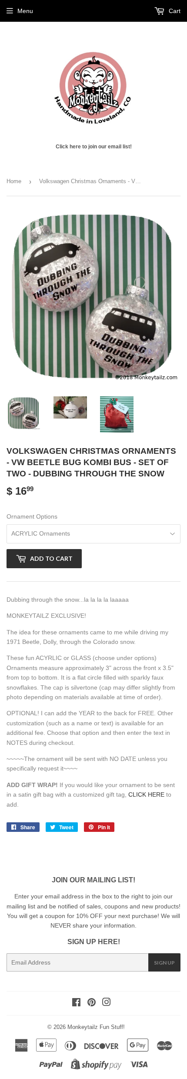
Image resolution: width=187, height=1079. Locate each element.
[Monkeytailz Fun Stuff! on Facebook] (76, 1003)
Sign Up (164, 962)
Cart (173, 10)
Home (14, 181)
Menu (25, 10)
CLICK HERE (146, 794)
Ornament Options (32, 516)
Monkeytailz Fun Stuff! (96, 1027)
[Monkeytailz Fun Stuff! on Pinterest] (91, 1003)
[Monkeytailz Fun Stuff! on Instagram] (106, 1003)
